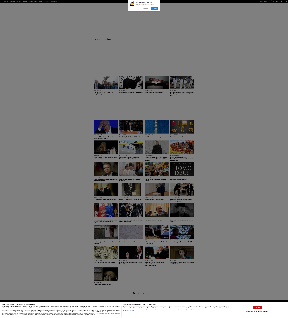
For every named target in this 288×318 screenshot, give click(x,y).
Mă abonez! (154, 8)
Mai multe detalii (82, 307)
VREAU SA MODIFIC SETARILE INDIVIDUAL (257, 311)
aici (33, 313)
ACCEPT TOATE (257, 307)
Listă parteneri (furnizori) (129, 310)
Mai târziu (145, 8)
